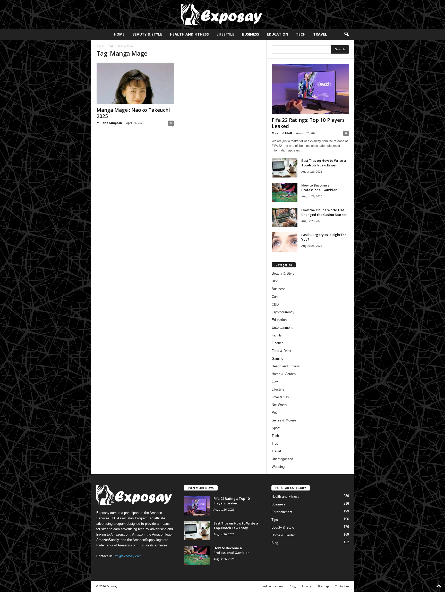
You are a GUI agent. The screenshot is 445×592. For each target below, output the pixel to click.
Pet (274, 413)
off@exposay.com (128, 556)
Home (119, 34)
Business (250, 34)
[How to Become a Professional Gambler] (284, 192)
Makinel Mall (282, 133)
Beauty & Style (147, 34)
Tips (275, 443)
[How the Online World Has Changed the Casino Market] (284, 217)
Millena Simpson (109, 123)
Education (277, 34)
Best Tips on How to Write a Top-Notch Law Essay (323, 162)
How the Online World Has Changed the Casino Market (324, 212)
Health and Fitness (189, 34)
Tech (300, 34)
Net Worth (279, 405)
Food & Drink (281, 351)
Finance (278, 343)
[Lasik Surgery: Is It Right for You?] (284, 242)
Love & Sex (280, 397)
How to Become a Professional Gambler (319, 187)
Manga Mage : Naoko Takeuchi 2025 (133, 113)
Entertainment (282, 327)
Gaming (277, 358)
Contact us (342, 586)
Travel (320, 34)
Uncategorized (282, 459)
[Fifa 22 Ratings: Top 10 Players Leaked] (310, 89)
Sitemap (323, 586)
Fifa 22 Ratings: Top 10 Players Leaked (308, 123)
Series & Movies (284, 420)
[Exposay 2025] (222, 14)
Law (275, 382)
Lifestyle (225, 34)
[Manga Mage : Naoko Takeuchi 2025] (135, 83)
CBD (275, 304)
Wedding (278, 467)
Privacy (307, 586)
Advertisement (273, 586)
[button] (346, 34)
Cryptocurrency (283, 312)
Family (277, 335)
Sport (276, 428)
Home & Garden (284, 374)
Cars (275, 297)
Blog (275, 281)
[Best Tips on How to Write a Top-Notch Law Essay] (284, 167)
